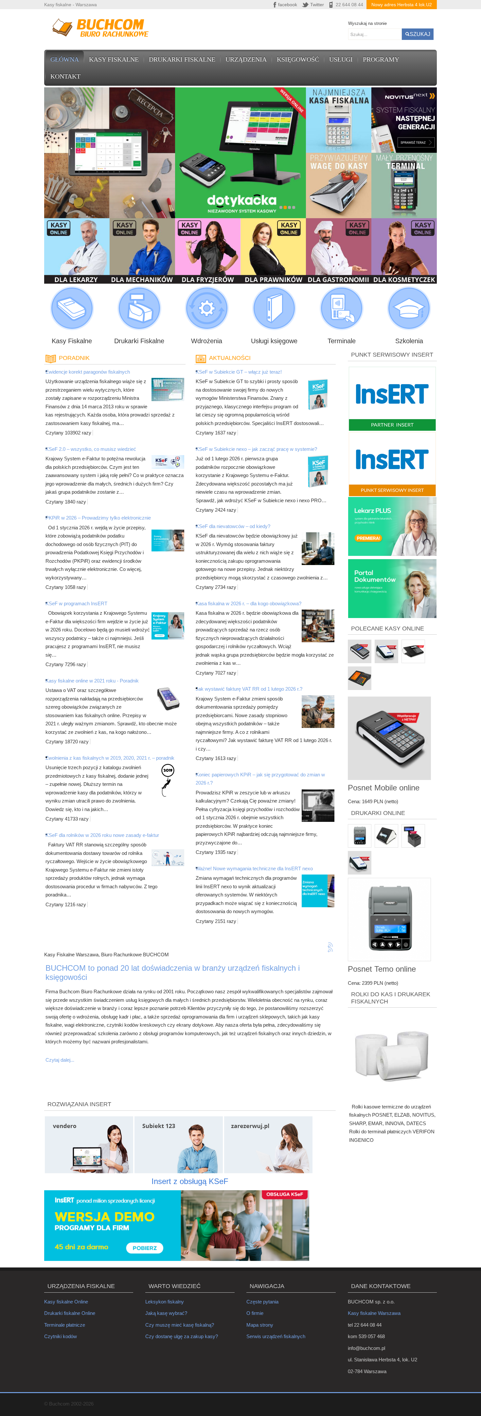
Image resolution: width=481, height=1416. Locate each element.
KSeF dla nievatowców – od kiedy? (233, 526)
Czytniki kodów (60, 1336)
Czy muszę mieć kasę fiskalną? (179, 1325)
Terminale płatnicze (64, 1325)
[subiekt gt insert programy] (404, 119)
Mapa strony (259, 1325)
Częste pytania (262, 1301)
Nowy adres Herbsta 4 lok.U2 (401, 4)
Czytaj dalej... (59, 1060)
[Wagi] (206, 308)
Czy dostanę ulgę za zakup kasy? (181, 1336)
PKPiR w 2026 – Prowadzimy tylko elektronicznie (98, 518)
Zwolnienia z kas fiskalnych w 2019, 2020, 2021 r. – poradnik (109, 758)
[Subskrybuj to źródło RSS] (330, 944)
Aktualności (230, 358)
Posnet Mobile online (383, 787)
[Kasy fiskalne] (71, 308)
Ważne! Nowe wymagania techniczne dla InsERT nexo (254, 868)
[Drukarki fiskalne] (139, 308)
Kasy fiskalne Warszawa (374, 1313)
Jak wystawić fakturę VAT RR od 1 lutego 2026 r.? (249, 689)
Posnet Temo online (382, 969)
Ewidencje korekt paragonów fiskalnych (87, 372)
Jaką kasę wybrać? (166, 1313)
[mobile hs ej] (339, 119)
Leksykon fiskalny (164, 1301)
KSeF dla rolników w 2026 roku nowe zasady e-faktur (102, 835)
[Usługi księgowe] (274, 308)
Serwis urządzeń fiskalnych (275, 1336)
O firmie (254, 1313)
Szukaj (420, 34)
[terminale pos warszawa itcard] (404, 185)
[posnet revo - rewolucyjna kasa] (339, 185)
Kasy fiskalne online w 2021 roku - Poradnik (92, 680)
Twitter (317, 4)
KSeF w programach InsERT (76, 603)
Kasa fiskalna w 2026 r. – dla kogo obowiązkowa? (248, 603)
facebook (287, 4)
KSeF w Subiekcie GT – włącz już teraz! (239, 372)
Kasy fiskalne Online (66, 1301)
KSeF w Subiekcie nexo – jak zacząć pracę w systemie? (256, 449)
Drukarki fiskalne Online (69, 1313)
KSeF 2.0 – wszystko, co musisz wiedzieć (90, 449)
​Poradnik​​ (74, 358)
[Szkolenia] (409, 308)
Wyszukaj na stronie (367, 23)
